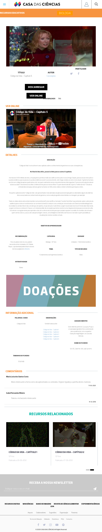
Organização (64, 513)
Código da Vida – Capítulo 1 (51, 330)
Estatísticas (55, 519)
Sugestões (52, 513)
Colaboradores (41, 513)
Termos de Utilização (36, 519)
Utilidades (47, 519)
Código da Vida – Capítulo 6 (51, 339)
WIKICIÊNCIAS (28, 504)
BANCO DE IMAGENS (43, 504)
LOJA (52, 506)
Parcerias (74, 513)
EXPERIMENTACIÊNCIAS (90, 504)
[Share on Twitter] (71, 73)
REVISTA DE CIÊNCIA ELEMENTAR (66, 504)
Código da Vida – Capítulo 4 (51, 336)
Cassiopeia (51, 76)
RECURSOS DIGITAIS (12, 504)
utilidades (27, 249)
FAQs (62, 519)
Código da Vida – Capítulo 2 (51, 332)
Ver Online (36, 95)
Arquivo (30, 513)
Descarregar (36, 87)
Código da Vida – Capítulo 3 (51, 334)
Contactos (69, 519)
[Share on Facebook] (78, 73)
